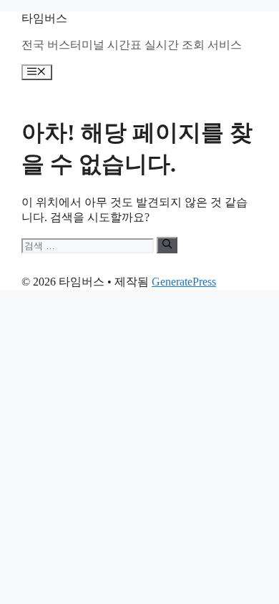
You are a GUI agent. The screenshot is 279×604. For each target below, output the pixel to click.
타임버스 (44, 18)
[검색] (167, 245)
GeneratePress (184, 282)
